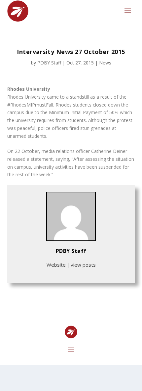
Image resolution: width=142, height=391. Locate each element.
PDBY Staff (49, 63)
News (105, 63)
